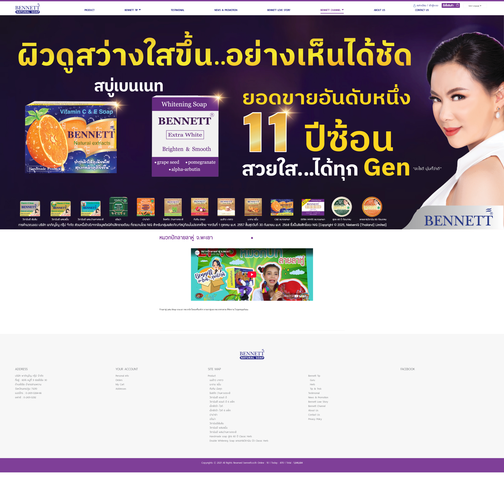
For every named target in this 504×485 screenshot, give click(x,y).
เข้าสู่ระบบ (433, 5)
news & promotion (225, 10)
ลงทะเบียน (421, 5)
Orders (119, 380)
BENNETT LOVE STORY (278, 10)
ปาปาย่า (213, 415)
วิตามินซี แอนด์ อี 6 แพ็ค (222, 402)
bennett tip (132, 10)
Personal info (122, 376)
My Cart (120, 384)
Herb (312, 384)
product (89, 10)
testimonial (177, 10)
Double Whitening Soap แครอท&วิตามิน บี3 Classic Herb (239, 441)
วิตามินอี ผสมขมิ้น (218, 428)
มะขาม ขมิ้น (215, 384)
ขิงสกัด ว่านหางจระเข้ (220, 393)
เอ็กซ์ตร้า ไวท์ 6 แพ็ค (220, 410)
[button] (252, 238)
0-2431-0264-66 (33, 393)
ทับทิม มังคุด (216, 389)
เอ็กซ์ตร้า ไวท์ (216, 406)
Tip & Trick (315, 389)
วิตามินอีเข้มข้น (217, 423)
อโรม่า (213, 419)
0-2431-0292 (29, 397)
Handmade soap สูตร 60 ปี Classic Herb (231, 436)
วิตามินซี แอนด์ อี (218, 397)
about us (379, 10)
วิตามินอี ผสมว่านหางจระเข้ (223, 432)
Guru (312, 380)
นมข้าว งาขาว (216, 380)
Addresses (121, 389)
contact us (422, 10)
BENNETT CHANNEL (331, 10)
